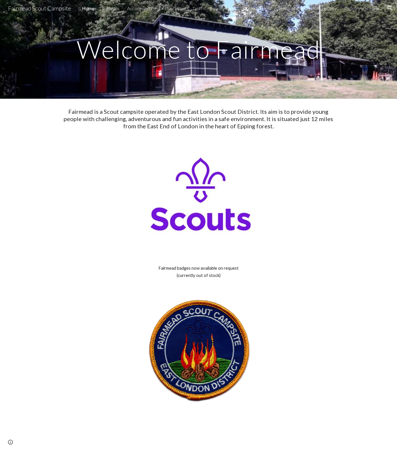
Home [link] (88, 8)
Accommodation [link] (143, 8)
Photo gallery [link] (324, 8)
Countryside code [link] (362, 8)
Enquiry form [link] (222, 8)
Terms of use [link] (290, 8)
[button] (390, 8)
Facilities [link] (110, 8)
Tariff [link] (197, 8)
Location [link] (176, 8)
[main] (198, 49)
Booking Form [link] (257, 8)
